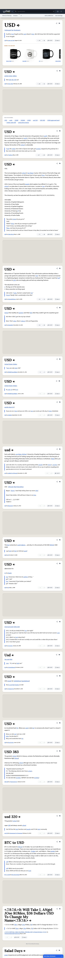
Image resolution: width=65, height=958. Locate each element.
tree (16, 411)
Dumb (9, 573)
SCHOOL (18, 778)
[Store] (57, 11)
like (13, 80)
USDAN (23, 120)
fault (17, 663)
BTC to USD (7, 875)
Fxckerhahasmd (11, 667)
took (8, 149)
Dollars (15, 364)
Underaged (7, 30)
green (6, 955)
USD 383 (42, 120)
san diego (19, 454)
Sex (12, 30)
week (25, 551)
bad (17, 637)
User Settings (59, 15)
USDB (29, 120)
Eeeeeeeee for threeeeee (16, 833)
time (43, 175)
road (24, 34)
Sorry (8, 368)
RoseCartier (11, 742)
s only (8, 390)
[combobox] (34, 11)
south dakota (21, 545)
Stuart (12, 491)
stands (9, 681)
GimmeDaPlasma (12, 299)
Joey (7, 663)
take (16, 368)
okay (14, 321)
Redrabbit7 (10, 325)
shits (10, 80)
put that (12, 685)
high (15, 551)
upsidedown (25, 681)
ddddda (10, 415)
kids (31, 313)
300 (15, 80)
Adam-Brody (11, 234)
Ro (8, 587)
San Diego (30, 173)
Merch (58, 40)
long (33, 34)
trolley (13, 149)
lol (13, 407)
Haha (52, 459)
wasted (38, 149)
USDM (16, 120)
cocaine (54, 465)
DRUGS (52, 545)
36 (31, 925)
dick (11, 659)
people (27, 184)
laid (10, 551)
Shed (15, 487)
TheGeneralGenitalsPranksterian (12, 933)
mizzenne (10, 646)
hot (32, 293)
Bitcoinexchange (16, 875)
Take (15, 925)
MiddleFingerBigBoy (13, 372)
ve (9, 685)
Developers (17, 30)
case (58, 633)
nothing (25, 577)
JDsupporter (11, 689)
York (36, 276)
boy (7, 577)
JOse (23, 925)
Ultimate (10, 487)
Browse (15, 15)
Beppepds (10, 506)
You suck (7, 659)
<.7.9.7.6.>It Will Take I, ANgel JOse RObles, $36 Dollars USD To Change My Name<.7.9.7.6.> (25, 932)
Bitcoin (20, 847)
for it (16, 390)
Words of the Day (6, 15)
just (15, 734)
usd (5, 473)
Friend (8, 295)
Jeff (7, 862)
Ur (5, 573)
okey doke (10, 84)
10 (11, 390)
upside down (8, 407)
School (6, 313)
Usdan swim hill (11, 123)
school (23, 145)
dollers (15, 76)
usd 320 (35, 120)
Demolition (20, 487)
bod (59, 278)
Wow (12, 224)
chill (9, 825)
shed (36, 491)
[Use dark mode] (61, 11)
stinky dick (16, 627)
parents (21, 313)
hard (12, 34)
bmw (49, 465)
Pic (17, 728)
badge (17, 685)
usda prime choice (23, 123)
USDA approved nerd (53, 120)
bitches (24, 454)
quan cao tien (11, 40)
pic (33, 728)
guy (26, 631)
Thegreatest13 (13, 782)
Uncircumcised (8, 627)
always (23, 321)
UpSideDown (17, 681)
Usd (5, 667)
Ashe (7, 736)
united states (8, 76)
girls (14, 280)
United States (8, 364)
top (43, 186)
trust (29, 871)
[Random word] (54, 11)
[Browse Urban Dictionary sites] (7, 11)
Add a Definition (49, 15)
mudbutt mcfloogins (12, 473)
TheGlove (10, 155)
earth (45, 136)
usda (10, 120)
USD (5, 40)
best (8, 545)
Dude (15, 293)
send (26, 728)
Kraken (33, 851)
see (32, 411)
